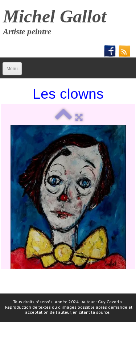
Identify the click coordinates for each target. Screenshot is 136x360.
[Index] (63, 117)
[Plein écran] (78, 117)
